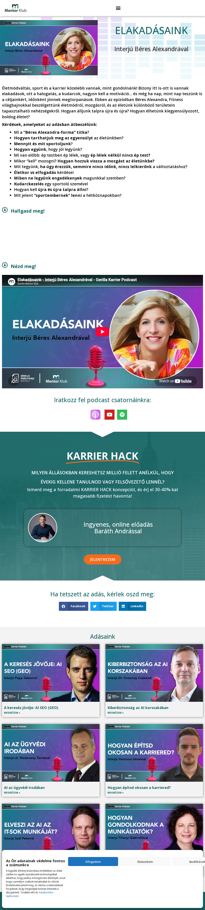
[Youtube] (110, 415)
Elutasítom (145, 862)
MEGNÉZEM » (12, 712)
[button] (118, 8)
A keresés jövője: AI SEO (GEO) (31, 707)
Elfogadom (93, 862)
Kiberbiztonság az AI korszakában (138, 707)
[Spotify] (122, 415)
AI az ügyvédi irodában (24, 787)
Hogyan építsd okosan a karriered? (139, 787)
